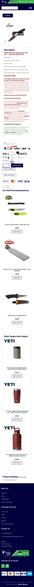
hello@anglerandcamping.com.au (13, 536)
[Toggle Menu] (30, 8)
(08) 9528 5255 (7, 533)
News (3, 496)
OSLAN (7, 186)
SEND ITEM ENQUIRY (9, 175)
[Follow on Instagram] (7, 566)
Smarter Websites (23, 584)
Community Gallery (7, 502)
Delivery (3, 517)
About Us (4, 493)
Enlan (8, 187)
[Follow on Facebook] (3, 566)
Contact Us (4, 511)
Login (12, 161)
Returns (3, 521)
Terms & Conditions (7, 524)
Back (8, 15)
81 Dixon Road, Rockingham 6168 (6, 545)
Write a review (22, 477)
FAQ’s (2, 514)
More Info (17, 277)
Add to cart (17, 165)
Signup (12, 163)
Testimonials (5, 499)
